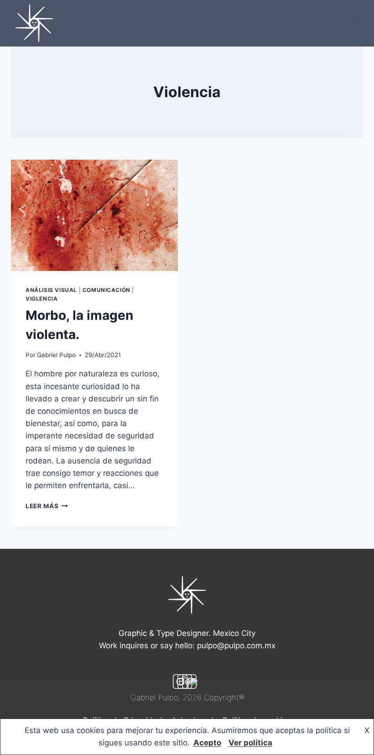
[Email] (194, 681)
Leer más (47, 506)
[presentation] (94, 215)
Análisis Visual (51, 289)
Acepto (207, 742)
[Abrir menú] (354, 23)
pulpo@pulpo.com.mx (236, 645)
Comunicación (106, 289)
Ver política (250, 742)
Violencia (41, 298)
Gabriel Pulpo (56, 355)
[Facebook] (189, 681)
